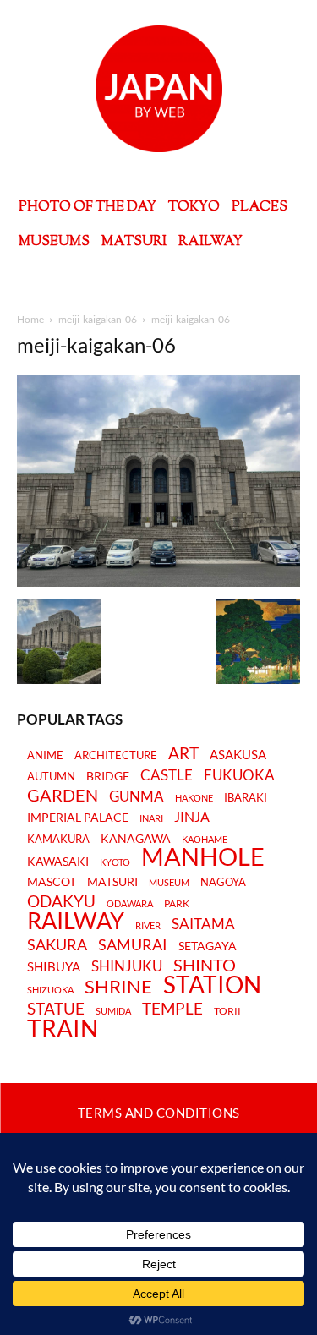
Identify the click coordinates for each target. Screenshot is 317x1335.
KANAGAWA (136, 839)
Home (30, 319)
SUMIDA (113, 1011)
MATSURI (112, 882)
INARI (151, 818)
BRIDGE (107, 777)
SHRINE (118, 987)
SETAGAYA (207, 946)
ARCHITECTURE (115, 755)
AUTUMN (51, 776)
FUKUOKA (239, 775)
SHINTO (204, 964)
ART (183, 753)
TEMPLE (172, 1008)
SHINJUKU (126, 967)
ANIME (45, 755)
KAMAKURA (58, 838)
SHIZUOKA (50, 990)
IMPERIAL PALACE (77, 818)
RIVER (148, 925)
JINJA (192, 816)
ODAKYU (61, 901)
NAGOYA (223, 881)
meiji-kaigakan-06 (97, 319)
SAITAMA (203, 924)
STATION (212, 984)
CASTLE (166, 775)
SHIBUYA (53, 967)
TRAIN (62, 1028)
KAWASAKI (58, 861)
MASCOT (51, 882)
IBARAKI (245, 797)
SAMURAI (132, 945)
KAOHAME (204, 839)
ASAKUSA (238, 755)
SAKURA (57, 945)
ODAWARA (130, 903)
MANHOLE (203, 857)
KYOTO (115, 862)
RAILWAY (75, 921)
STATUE (56, 1008)
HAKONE (194, 798)
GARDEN (62, 795)
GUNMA (136, 797)
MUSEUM (169, 882)
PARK (176, 903)
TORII (227, 1011)
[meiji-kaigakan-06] (158, 582)
